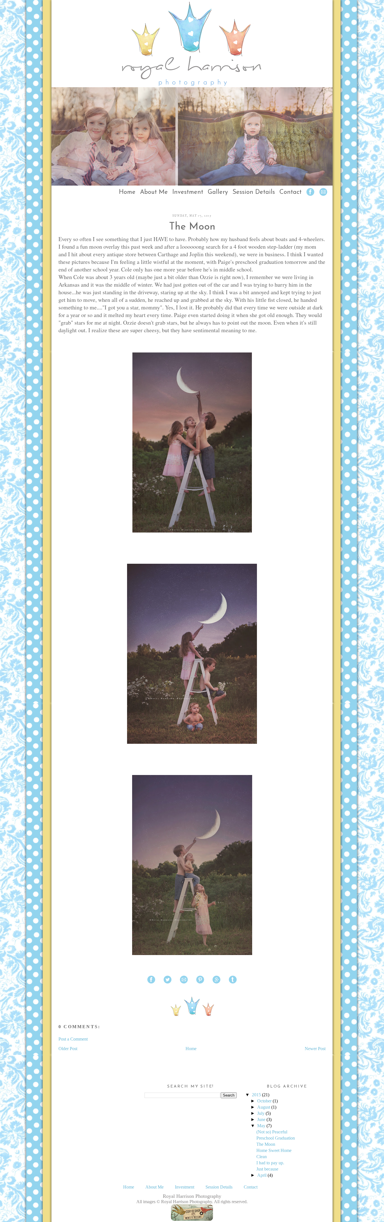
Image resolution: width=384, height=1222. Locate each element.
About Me (154, 192)
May (261, 1125)
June (261, 1119)
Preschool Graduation (275, 1138)
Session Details (253, 192)
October (264, 1101)
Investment (187, 192)
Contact (290, 192)
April (261, 1175)
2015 (256, 1094)
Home (127, 192)
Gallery (218, 192)
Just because (267, 1169)
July (261, 1113)
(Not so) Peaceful (271, 1131)
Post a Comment (73, 1039)
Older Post (67, 1048)
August (263, 1107)
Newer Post (315, 1048)
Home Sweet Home (274, 1150)
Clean (261, 1156)
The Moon (192, 227)
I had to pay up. (270, 1162)
